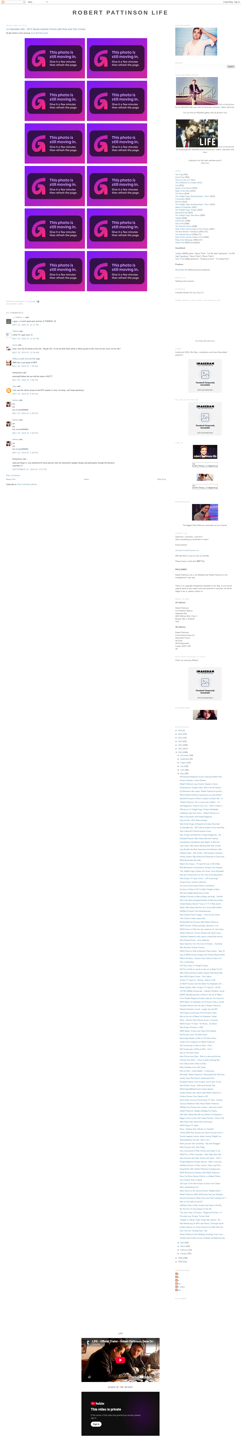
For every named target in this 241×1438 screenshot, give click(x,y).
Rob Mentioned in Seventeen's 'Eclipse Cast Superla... (202, 868)
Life (176, 185)
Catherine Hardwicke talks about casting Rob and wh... (202, 937)
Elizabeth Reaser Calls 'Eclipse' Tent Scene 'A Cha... (201, 1082)
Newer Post (10, 479)
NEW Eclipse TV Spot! (189, 1125)
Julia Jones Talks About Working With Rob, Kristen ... (201, 846)
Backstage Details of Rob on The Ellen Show (198, 1038)
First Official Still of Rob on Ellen (193, 1064)
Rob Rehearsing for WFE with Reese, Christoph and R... (202, 1223)
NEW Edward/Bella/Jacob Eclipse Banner (196, 1089)
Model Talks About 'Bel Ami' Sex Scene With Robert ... (202, 907)
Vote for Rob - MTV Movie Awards (193, 820)
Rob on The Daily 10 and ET (191, 1202)
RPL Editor (180, 1287)
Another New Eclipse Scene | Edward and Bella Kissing (202, 1238)
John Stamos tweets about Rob (192, 918)
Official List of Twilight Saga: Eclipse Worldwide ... (200, 809)
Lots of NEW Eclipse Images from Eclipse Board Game (202, 955)
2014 (180, 738)
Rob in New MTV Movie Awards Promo (195, 831)
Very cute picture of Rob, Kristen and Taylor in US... (201, 1151)
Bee (177, 1274)
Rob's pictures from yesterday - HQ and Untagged (200, 1144)
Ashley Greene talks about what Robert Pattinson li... (201, 1093)
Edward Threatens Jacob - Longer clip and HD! (198, 1009)
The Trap (179, 174)
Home (86, 479)
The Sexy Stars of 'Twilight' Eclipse (194, 966)
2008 (180, 1262)
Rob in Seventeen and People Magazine (196, 817)
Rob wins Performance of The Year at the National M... (202, 875)
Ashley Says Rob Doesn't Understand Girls (197, 1078)
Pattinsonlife (43, 33)
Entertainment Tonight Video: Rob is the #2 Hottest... (201, 788)
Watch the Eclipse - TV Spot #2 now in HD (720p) (200, 864)
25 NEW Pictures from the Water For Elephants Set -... (202, 984)
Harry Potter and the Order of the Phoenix (192, 229)
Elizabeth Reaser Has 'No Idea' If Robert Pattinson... (201, 1006)
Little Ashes (180, 221)
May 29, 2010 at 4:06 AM (25, 380)
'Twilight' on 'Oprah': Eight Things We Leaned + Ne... (201, 1220)
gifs (21, 304)
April (182, 1243)
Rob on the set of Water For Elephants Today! (198, 1016)
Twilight (178, 218)
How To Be (179, 259)
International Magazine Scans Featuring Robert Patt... (201, 777)
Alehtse (15, 331)
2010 (180, 752)
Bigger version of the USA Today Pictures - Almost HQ (202, 1118)
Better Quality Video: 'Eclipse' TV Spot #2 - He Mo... (201, 987)
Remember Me (181, 213)
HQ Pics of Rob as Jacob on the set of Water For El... (202, 969)
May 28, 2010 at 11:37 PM (25, 325)
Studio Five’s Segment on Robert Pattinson (197, 1042)
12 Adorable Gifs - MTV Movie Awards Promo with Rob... (203, 828)
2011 (180, 749)
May (182, 774)
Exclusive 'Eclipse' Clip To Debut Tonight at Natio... (200, 889)
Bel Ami (178, 202)
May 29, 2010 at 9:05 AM (25, 394)
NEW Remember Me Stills (190, 860)
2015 (180, 734)
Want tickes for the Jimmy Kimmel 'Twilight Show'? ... (201, 1191)
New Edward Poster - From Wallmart (194, 940)
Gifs (21, 466)
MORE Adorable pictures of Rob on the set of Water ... (202, 995)
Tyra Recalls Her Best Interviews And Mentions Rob (201, 849)
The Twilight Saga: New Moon (187, 215)
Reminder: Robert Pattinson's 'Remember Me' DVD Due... (203, 1075)
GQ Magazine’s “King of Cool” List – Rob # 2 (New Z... (202, 806)
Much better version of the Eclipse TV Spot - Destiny (201, 1100)
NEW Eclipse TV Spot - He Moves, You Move (198, 1024)
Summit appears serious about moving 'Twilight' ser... (201, 1136)
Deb (177, 1277)
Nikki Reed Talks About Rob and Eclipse (196, 1122)
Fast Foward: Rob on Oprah (191, 1180)
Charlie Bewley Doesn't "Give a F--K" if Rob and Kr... (201, 904)
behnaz (15, 400)
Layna (14, 345)
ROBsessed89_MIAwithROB (24, 359)
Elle (177, 1280)
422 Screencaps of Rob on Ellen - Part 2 (196, 1045)
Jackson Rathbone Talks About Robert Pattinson (199, 1104)
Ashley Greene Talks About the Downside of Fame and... (203, 857)
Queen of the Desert (183, 188)
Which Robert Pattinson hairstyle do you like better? (201, 795)
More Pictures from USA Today (192, 1147)
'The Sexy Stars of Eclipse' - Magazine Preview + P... (201, 1213)
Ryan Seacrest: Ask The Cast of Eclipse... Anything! (201, 944)
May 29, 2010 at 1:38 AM (25, 366)
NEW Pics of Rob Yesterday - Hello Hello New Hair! (200, 1154)
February (184, 1250)
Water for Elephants (183, 207)
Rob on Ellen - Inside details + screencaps (197, 1071)
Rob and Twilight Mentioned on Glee (194, 893)
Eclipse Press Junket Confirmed (193, 882)
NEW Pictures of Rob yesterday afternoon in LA (199, 926)
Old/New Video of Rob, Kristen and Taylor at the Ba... (201, 1205)
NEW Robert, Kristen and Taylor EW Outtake (198, 1031)
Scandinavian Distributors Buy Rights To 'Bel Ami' (200, 842)
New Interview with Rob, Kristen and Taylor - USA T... (201, 1158)
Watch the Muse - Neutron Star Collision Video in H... (201, 958)
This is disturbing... (187, 962)
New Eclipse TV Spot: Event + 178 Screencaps (199, 878)
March (183, 1246)
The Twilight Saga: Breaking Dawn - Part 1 (192, 204)
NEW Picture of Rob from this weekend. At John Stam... (202, 929)
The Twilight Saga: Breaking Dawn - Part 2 (192, 196)
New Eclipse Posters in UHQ (191, 1027)
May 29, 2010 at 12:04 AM (25, 352)
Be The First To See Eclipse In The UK (195, 1209)
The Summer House (183, 226)
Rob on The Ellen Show (189, 1053)
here (225, 113)
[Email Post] (37, 301)
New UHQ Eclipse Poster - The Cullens (195, 976)
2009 (180, 1258)
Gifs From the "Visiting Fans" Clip (193, 1231)
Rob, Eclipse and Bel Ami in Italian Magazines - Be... (201, 835)
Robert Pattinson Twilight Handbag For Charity (198, 1111)
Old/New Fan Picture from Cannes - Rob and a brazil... (202, 1107)
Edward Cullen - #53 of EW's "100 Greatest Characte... (202, 853)
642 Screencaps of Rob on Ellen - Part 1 (196, 1049)
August (183, 763)
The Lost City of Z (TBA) (185, 180)
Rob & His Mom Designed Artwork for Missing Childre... (202, 900)
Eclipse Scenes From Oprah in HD (194, 1096)
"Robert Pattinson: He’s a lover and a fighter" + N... (200, 802)
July (182, 766)
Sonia (33, 33)
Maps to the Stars (182, 191)
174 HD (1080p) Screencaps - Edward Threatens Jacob (202, 991)
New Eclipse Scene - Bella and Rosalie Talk (197, 1085)
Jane (14, 386)
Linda (178, 1284)
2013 (180, 741)
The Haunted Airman (183, 234)
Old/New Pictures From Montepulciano (195, 911)
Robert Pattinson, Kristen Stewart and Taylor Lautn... (201, 933)
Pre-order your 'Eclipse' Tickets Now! (194, 1216)
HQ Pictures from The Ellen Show (193, 1035)
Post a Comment (13, 475)
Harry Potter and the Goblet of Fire (189, 237)
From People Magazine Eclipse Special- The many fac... (203, 998)
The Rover (179, 193)
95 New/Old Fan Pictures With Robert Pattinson (199, 922)
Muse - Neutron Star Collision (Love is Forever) (199, 1020)
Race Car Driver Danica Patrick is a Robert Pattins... (201, 1176)
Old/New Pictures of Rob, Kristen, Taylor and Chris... (201, 1165)
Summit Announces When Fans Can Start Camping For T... (204, 1198)
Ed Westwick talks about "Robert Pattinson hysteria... (201, 791)
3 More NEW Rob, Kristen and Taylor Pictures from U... (202, 1133)
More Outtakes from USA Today (193, 1067)
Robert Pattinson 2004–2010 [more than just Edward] (201, 1194)
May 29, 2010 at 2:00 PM (25, 413)
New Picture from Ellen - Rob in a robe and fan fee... (201, 1056)
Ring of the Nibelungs (184, 240)
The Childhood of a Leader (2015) (188, 183)
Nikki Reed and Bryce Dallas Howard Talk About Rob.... (202, 973)
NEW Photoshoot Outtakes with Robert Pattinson (200, 1173)
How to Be (179, 224)
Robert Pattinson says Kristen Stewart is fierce (199, 784)
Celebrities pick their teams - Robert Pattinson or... (200, 813)
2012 (180, 745)
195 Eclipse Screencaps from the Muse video (198, 1013)
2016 (180, 730)
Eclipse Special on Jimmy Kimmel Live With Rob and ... (202, 1227)
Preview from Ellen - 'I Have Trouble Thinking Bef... (200, 1060)
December (184, 755)
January (183, 1253)
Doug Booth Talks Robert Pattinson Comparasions (200, 1169)
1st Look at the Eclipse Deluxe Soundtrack (197, 886)
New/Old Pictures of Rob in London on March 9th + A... (202, 799)
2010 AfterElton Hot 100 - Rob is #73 (194, 1140)
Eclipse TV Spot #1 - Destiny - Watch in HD (197, 980)
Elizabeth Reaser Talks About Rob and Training (199, 838)
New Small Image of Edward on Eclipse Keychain (200, 824)
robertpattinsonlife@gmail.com (187, 550)
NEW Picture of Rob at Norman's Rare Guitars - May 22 (202, 951)
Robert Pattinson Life (120, 12)
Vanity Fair (179, 243)
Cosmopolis (180, 199)
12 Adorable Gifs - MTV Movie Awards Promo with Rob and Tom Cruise (45, 29)
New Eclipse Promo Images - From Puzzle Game (200, 915)
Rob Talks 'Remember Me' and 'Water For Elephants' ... (202, 1114)
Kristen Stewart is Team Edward (193, 780)
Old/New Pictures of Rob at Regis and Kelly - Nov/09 (201, 897)
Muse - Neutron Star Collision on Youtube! (197, 1129)
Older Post (161, 479)
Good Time (179, 177)
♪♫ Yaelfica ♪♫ (18, 317)
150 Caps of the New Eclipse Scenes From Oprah (200, 1184)
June (182, 770)
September (185, 759)
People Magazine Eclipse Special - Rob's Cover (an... (201, 1162)
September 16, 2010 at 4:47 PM (29, 469)
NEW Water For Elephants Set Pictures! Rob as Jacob (202, 1002)
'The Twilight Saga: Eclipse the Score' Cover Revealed (202, 871)
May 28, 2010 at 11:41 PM (25, 339)
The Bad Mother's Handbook (186, 232)
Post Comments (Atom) (27, 484)
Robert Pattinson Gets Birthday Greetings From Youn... (202, 1234)
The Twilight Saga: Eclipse (186, 210)
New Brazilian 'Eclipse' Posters (192, 947)
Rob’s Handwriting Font (189, 1187)
